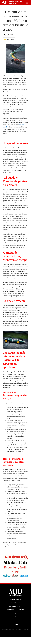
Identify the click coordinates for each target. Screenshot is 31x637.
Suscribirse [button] (9, 39)
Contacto (15, 603)
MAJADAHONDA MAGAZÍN (15, 3)
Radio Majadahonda (15, 610)
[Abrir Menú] (27, 2)
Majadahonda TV (15, 606)
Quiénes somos (16, 599)
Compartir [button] (10, 34)
